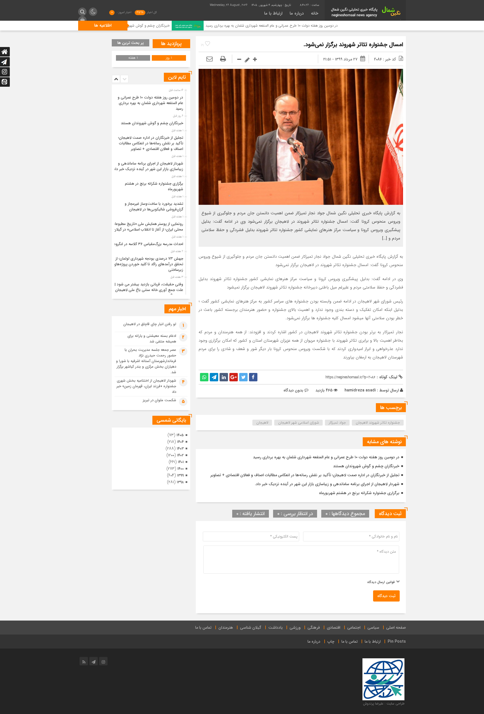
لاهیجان (262, 423)
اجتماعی (353, 627)
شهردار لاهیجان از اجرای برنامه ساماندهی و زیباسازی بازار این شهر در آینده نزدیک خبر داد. (327, 484)
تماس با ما (203, 627)
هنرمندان (225, 627)
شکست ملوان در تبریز (159, 400)
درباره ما (297, 13)
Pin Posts (397, 641)
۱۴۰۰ (180, 469)
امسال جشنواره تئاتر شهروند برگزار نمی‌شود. (353, 44)
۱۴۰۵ (180, 435)
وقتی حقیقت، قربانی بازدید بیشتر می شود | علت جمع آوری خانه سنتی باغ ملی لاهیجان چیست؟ (149, 290)
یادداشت (275, 627)
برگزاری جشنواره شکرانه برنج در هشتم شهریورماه (359, 493)
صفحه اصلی (396, 627)
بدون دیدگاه (293, 390)
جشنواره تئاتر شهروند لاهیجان (378, 423)
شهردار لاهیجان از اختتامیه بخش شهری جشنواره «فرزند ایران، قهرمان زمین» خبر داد (146, 386)
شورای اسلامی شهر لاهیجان (298, 423)
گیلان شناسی (250, 627)
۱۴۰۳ (180, 449)
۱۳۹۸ (180, 482)
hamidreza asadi (360, 390)
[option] (150, 101)
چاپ (330, 641)
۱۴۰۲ (180, 455)
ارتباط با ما (273, 13)
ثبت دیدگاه (386, 596)
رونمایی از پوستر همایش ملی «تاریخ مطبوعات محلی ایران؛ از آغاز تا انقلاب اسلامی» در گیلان (147, 226)
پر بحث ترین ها (130, 43)
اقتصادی (333, 627)
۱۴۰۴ (180, 442)
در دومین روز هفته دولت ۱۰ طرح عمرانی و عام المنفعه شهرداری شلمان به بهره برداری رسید (303, 26)
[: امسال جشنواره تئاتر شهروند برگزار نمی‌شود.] (209, 59)
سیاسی (373, 627)
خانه (314, 13)
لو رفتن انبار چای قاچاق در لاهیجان (149, 324)
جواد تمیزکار (337, 423)
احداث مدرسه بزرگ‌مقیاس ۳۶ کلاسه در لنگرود (148, 244)
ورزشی (295, 627)
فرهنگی (314, 627)
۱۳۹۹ (180, 475)
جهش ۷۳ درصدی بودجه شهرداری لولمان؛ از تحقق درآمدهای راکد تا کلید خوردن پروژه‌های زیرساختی (148, 264)
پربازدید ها (171, 44)
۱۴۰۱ (181, 462)
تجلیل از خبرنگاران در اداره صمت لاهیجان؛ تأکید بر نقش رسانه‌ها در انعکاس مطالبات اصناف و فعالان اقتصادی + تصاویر (304, 475)
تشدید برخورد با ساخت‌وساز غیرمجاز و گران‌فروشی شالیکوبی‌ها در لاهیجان (154, 206)
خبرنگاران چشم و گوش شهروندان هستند (170, 26)
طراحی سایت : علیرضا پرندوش (383, 703)
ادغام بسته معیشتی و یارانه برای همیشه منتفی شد (151, 338)
